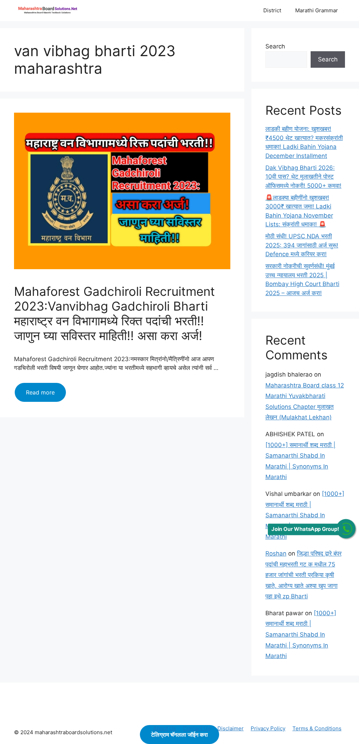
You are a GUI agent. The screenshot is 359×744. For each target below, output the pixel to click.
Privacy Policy (268, 728)
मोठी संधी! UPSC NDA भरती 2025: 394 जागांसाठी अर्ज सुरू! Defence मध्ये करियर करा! (301, 245)
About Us (164, 728)
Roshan (275, 553)
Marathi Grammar (316, 10)
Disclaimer (230, 728)
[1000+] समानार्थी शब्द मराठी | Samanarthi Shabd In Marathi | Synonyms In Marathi (304, 515)
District (272, 10)
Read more (46, 395)
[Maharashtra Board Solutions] (49, 10)
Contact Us (196, 728)
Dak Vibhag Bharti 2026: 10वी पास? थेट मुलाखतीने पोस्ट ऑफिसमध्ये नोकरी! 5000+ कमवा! (303, 176)
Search (275, 46)
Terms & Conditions (316, 728)
